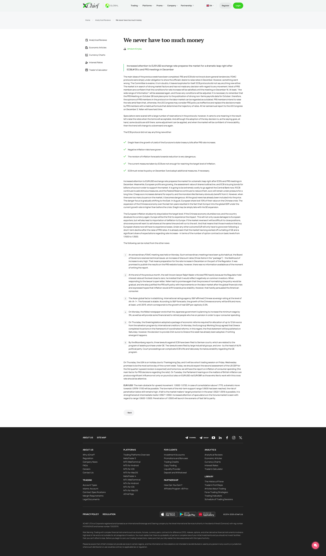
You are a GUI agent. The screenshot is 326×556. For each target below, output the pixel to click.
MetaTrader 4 (129, 476)
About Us (88, 437)
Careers (86, 469)
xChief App (128, 494)
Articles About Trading (215, 488)
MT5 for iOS (128, 469)
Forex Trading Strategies (216, 492)
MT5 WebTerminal (131, 461)
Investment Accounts (174, 454)
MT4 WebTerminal (131, 479)
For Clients (170, 449)
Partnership (186, 5)
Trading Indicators (213, 495)
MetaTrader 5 (129, 458)
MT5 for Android (131, 465)
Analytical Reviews (103, 20)
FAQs (85, 465)
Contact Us (88, 472)
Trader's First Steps (214, 485)
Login (238, 5)
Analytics (210, 449)
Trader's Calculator (98, 70)
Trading (87, 480)
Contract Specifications (94, 492)
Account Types (90, 485)
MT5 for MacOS (130, 472)
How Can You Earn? (173, 485)
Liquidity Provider (172, 469)
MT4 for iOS (128, 486)
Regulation (88, 458)
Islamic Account (90, 488)
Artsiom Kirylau (134, 48)
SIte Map (101, 437)
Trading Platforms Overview (136, 454)
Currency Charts (97, 55)
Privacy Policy (91, 514)
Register (225, 5)
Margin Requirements (93, 495)
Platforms (129, 449)
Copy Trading (170, 465)
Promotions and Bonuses (176, 458)
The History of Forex (214, 481)
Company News (90, 461)
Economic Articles (97, 47)
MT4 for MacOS (130, 490)
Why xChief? (89, 454)
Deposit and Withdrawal (175, 472)
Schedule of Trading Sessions (219, 499)
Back (130, 412)
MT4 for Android (131, 483)
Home (87, 20)
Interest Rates (96, 62)
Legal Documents (91, 499)
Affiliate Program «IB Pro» (176, 488)
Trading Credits (171, 461)
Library (209, 476)
